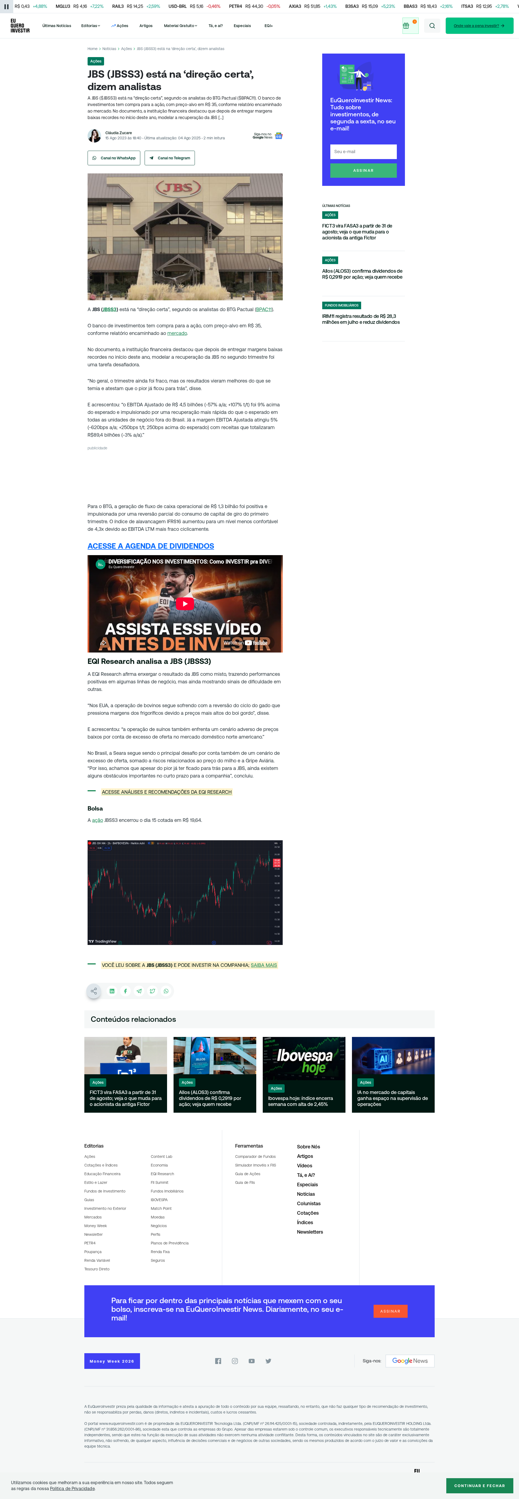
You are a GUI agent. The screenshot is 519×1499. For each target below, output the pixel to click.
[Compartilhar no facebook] (125, 991)
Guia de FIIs (245, 1182)
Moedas (158, 1217)
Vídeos (304, 1165)
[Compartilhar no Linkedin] (112, 991)
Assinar (363, 170)
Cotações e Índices (101, 1165)
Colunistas (309, 1203)
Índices (305, 1222)
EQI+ (269, 26)
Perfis (155, 1234)
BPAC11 (264, 309)
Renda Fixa (160, 1252)
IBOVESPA (159, 1200)
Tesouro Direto (96, 1269)
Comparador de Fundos (255, 1156)
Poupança (93, 1252)
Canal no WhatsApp (118, 158)
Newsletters (310, 1232)
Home (93, 49)
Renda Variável (97, 1260)
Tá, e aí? (216, 26)
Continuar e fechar (479, 1486)
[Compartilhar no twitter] (152, 991)
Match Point (161, 1208)
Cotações (308, 1213)
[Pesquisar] (432, 26)
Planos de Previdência (170, 1243)
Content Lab (161, 1156)
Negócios (159, 1226)
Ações (126, 49)
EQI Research (162, 1174)
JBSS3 (110, 309)
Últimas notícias (336, 206)
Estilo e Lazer (95, 1182)
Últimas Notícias (56, 26)
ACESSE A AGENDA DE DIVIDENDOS (151, 546)
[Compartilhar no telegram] (139, 991)
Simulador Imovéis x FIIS (255, 1165)
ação (97, 820)
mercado (177, 333)
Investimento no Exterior (105, 1208)
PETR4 (89, 1243)
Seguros (158, 1260)
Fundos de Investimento (104, 1191)
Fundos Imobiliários (167, 1191)
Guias (89, 1200)
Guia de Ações (247, 1174)
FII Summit (159, 1182)
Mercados (93, 1217)
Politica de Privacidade (72, 1488)
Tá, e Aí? (306, 1175)
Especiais (242, 26)
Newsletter (93, 1234)
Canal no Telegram (174, 158)
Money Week (95, 1226)
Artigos (146, 26)
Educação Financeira (102, 1174)
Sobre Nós (308, 1146)
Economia (159, 1165)
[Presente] (410, 26)
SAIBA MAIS (264, 965)
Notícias (109, 49)
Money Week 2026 (112, 1361)
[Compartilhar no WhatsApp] (166, 991)
